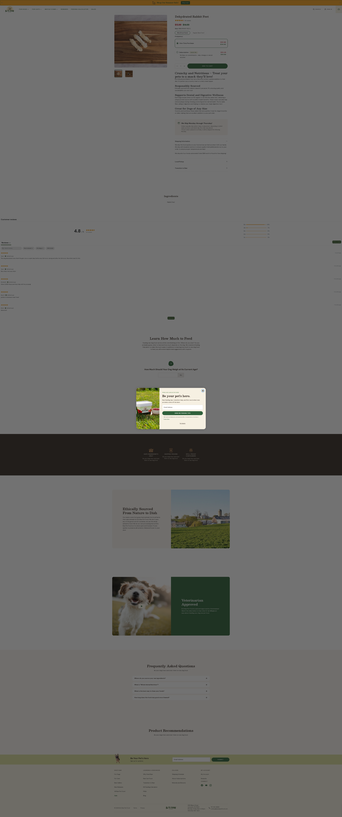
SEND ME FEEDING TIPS (183, 413)
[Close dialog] (202, 390)
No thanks (182, 423)
